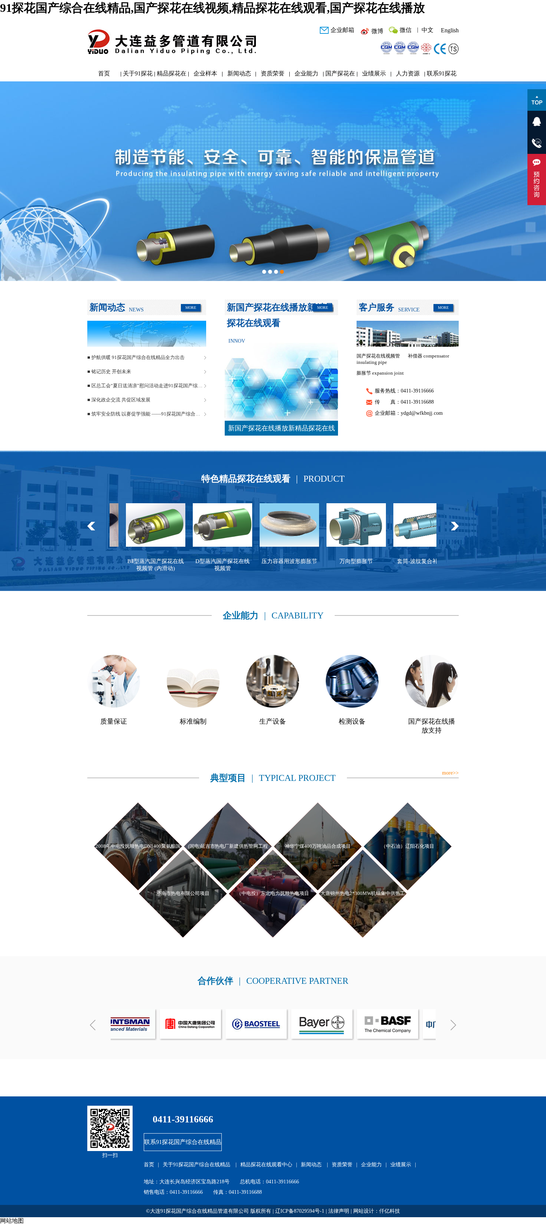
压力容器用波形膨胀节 (218, 561)
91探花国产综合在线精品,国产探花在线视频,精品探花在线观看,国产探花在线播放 (212, 7)
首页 (104, 73)
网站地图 (12, 1221)
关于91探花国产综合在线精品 (138, 75)
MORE (190, 308)
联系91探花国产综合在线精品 (441, 75)
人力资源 (408, 73)
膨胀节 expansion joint (380, 373)
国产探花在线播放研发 (340, 75)
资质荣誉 (273, 73)
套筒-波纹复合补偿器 (351, 561)
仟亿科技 (389, 1211)
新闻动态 (239, 73)
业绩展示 (374, 73)
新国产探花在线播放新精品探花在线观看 (281, 430)
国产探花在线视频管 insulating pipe (378, 359)
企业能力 (306, 73)
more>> (450, 773)
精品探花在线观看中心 (171, 75)
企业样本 (205, 73)
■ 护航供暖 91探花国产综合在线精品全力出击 (136, 357)
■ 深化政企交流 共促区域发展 (118, 400)
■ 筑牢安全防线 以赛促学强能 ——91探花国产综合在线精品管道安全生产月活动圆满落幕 (146, 414)
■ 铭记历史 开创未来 (109, 371)
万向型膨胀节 (284, 561)
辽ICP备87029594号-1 (299, 1211)
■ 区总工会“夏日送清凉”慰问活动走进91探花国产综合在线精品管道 (146, 385)
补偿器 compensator (428, 356)
